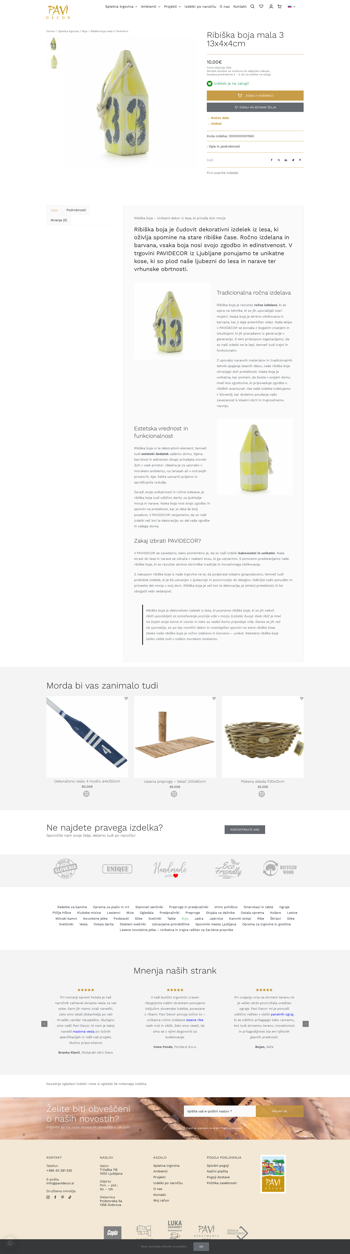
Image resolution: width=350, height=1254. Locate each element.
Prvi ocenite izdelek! (222, 173)
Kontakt (159, 1195)
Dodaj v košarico (259, 95)
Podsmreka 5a (111, 1201)
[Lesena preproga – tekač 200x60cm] (175, 698)
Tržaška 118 (108, 1170)
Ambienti (160, 1171)
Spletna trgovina (166, 1166)
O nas (157, 1189)
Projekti (159, 1177)
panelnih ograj (282, 1014)
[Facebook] (271, 159)
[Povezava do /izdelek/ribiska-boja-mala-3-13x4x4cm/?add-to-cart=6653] (86, 794)
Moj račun (161, 1200)
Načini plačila (217, 1171)
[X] (278, 159)
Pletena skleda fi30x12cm (262, 781)
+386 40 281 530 (59, 1170)
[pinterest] (62, 1197)
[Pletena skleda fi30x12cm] (263, 698)
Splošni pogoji (218, 1166)
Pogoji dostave (218, 1177)
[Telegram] (293, 159)
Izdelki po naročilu (168, 1183)
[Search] (252, 6)
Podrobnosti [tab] (76, 210)
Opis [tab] (54, 210)
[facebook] (55, 1197)
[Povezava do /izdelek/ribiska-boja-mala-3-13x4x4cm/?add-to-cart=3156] (261, 794)
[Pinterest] (300, 159)
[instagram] (48, 1197)
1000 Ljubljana (111, 1173)
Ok (201, 1246)
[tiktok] (69, 1197)
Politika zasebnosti (222, 1183)
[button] (255, 107)
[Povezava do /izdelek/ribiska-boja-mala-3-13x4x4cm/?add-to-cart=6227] (174, 794)
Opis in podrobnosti (224, 146)
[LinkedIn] (285, 159)
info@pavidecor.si (60, 1183)
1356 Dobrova (110, 1205)
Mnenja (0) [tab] (59, 220)
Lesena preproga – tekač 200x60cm (175, 781)
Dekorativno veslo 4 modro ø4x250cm (87, 781)
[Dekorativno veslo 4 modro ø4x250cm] (87, 698)
